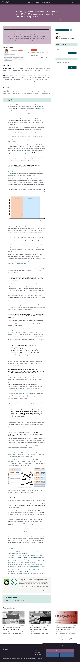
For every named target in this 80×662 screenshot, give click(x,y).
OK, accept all (59, 650)
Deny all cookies (52, 655)
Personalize (67, 655)
